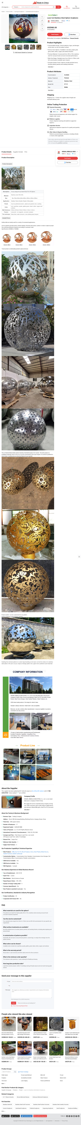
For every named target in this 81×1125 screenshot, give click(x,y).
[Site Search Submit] (58, 7)
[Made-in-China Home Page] (40, 2)
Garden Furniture (7, 853)
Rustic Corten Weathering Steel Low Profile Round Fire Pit (40, 1058)
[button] (2, 2)
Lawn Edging (24, 1080)
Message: (8, 990)
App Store (5, 1116)
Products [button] (16, 7)
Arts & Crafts (9, 11)
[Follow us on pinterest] (76, 1116)
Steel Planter (37, 852)
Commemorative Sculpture (32, 11)
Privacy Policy (65, 1120)
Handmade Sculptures (21, 1108)
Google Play (15, 1116)
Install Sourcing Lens (41, 1116)
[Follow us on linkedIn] (78, 1116)
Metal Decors (44, 852)
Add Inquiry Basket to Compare (23, 52)
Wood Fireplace (26, 852)
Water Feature (43, 1078)
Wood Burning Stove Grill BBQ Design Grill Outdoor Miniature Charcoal (23, 1034)
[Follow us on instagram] (72, 1116)
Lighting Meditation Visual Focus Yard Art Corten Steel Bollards (40, 1034)
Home (3, 11)
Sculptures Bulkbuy (72, 1108)
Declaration (57, 1120)
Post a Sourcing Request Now (19, 1006)
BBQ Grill (42, 1075)
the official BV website (38, 791)
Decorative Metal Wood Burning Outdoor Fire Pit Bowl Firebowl (7, 1034)
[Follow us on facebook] (67, 1116)
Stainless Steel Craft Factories (22, 1104)
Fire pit (61, 1075)
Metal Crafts (63, 1078)
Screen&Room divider (26, 1078)
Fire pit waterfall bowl (26, 1075)
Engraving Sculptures (48, 1108)
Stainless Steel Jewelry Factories (61, 1104)
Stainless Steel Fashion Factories (41, 1104)
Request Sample (74, 38)
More (3, 1111)
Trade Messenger (27, 1116)
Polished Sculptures (34, 1108)
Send (13, 1003)
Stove (31, 852)
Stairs (61, 1080)
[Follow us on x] (69, 1116)
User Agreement (49, 1120)
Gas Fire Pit (18, 852)
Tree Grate (4, 1080)
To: (9, 985)
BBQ (13, 852)
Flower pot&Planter (45, 1080)
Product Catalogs (23, 1072)
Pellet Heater (5, 1075)
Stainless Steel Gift (7, 1104)
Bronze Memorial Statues (23, 1097)
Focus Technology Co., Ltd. (29, 1120)
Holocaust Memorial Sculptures (40, 1097)
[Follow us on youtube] (74, 1116)
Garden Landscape (17, 853)
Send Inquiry (55, 34)
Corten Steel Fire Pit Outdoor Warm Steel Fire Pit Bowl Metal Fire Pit (24, 1058)
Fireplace (4, 1078)
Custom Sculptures (7, 1108)
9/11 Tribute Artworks (8, 1097)
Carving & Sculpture (19, 11)
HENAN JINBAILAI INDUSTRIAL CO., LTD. (55, 20)
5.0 (64, 153)
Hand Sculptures (60, 1108)
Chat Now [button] (73, 34)
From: (8, 981)
